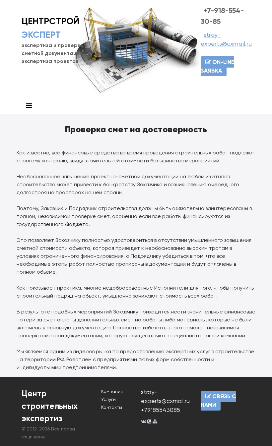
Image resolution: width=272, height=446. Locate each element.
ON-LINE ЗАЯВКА (217, 66)
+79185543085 (160, 409)
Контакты (111, 407)
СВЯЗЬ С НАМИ (218, 400)
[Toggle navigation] (29, 106)
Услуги (108, 399)
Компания (112, 391)
